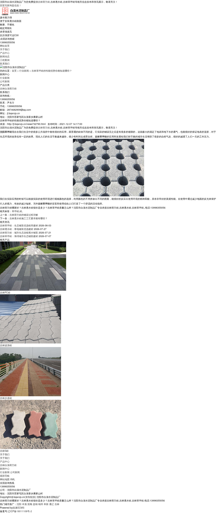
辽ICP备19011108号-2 (20, 511)
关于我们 (4, 49)
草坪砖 (15, 211)
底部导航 (4, 475)
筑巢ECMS (18, 507)
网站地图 (4, 479)
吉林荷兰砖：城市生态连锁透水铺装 (19, 232)
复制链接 (30, 497)
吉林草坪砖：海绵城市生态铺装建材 (19, 236)
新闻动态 (4, 56)
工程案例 (4, 60)
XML (12, 479)
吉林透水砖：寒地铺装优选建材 (16, 229)
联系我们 (4, 63)
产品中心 (4, 52)
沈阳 (19, 504)
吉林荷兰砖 (44, 1)
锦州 (40, 504)
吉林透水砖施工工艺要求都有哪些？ (28, 218)
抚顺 (29, 504)
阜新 (46, 504)
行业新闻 (24, 70)
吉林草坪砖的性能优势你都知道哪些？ (52, 70)
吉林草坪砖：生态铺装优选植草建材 (19, 225)
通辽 (51, 504)
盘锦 (35, 504)
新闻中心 (4, 468)
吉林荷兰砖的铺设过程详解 (23, 214)
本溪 (24, 504)
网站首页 (4, 45)
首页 (14, 70)
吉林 (57, 504)
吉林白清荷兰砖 (8, 88)
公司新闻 (4, 81)
